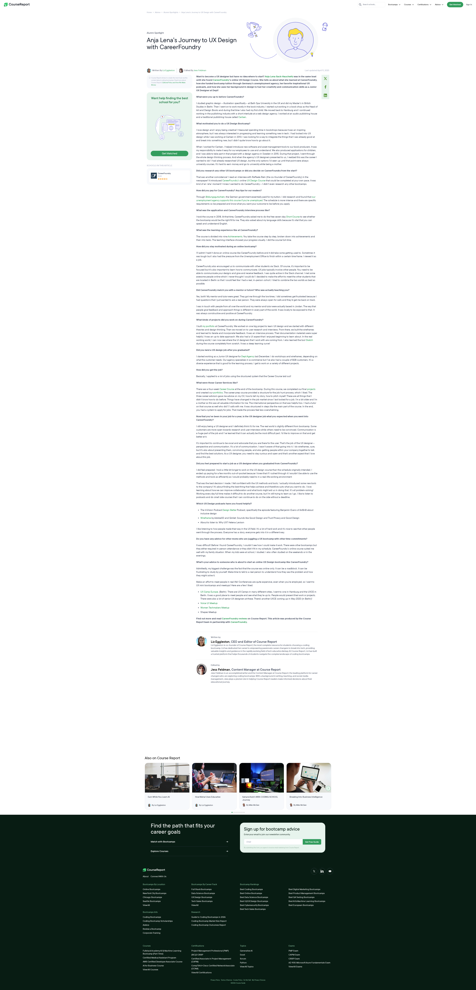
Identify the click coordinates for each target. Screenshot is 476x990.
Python (243, 962)
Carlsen (242, 117)
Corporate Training (151, 933)
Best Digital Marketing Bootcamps (304, 889)
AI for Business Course (153, 965)
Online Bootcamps (151, 889)
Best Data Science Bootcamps (254, 897)
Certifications (423, 4)
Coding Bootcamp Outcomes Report (208, 925)
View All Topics (246, 966)
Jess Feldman (199, 70)
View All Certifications (201, 972)
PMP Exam (293, 950)
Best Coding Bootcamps (251, 889)
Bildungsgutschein (215, 197)
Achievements (235, 236)
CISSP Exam (294, 958)
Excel (242, 954)
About (146, 876)
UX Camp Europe (209, 591)
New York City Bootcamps (154, 893)
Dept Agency (247, 356)
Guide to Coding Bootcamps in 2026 (208, 917)
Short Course (293, 216)
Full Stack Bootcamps (201, 889)
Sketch (309, 340)
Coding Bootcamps (152, 917)
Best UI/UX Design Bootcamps (254, 901)
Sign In (469, 4)
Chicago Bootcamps (152, 897)
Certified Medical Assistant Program (159, 957)
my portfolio (208, 326)
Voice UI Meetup (209, 603)
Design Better (229, 510)
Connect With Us (158, 876)
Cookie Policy (237, 980)
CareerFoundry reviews (234, 618)
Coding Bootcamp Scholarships (158, 921)
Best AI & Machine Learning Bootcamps (307, 901)
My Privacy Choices (258, 980)
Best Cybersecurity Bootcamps (254, 905)
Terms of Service (226, 980)
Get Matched (455, 4)
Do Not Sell (247, 980)
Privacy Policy (215, 980)
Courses (407, 4)
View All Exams (295, 966)
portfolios (218, 392)
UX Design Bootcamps (201, 897)
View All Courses (150, 969)
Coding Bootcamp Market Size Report (209, 921)
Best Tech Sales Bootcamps (253, 909)
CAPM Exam (294, 954)
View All (146, 905)
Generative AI (246, 950)
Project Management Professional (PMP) (210, 950)
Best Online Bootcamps (251, 893)
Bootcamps (393, 4)
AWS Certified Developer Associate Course (162, 961)
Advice (438, 4)
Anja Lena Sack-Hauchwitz (279, 76)
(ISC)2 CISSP (197, 954)
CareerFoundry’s (230, 180)
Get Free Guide (312, 842)
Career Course (227, 389)
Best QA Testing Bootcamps (301, 897)
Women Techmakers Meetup (215, 607)
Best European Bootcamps (301, 905)
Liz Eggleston (168, 70)
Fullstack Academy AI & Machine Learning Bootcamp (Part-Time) (162, 952)
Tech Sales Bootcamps (202, 901)
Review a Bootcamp (152, 929)
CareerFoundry (221, 80)
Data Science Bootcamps (203, 893)
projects (311, 389)
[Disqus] (257, 720)
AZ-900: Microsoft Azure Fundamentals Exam (309, 962)
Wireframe (205, 518)
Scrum (243, 958)
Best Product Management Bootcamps (307, 893)
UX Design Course (256, 180)
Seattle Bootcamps (152, 901)
